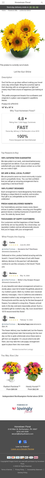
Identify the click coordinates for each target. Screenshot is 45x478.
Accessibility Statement (34, 469)
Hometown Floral (22, 2)
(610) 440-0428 (22, 431)
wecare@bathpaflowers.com (22, 434)
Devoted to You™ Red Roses (28, 249)
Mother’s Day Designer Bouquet (29, 280)
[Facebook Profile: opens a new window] (20, 441)
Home (4, 10)
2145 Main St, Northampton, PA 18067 (22, 429)
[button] (40, 473)
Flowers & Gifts (12, 10)
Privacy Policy (19, 469)
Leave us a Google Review (22, 449)
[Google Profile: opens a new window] (25, 441)
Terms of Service (6, 469)
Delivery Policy (22, 472)
